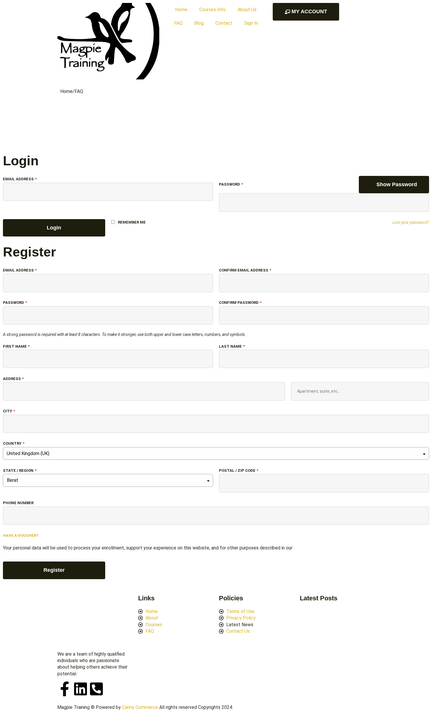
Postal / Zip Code (238, 470)
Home (181, 9)
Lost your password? (411, 222)
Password (231, 184)
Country (13, 443)
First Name (16, 346)
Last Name (232, 346)
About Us (247, 9)
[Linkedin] (80, 689)
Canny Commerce (140, 707)
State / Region (19, 470)
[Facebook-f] (64, 689)
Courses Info (212, 9)
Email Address (20, 179)
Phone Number (18, 503)
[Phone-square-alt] (96, 689)
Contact (223, 23)
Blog (199, 23)
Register (54, 570)
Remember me (132, 222)
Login (54, 228)
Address (13, 379)
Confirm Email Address (245, 270)
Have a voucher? (20, 535)
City (9, 411)
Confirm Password (240, 302)
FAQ (178, 23)
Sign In (251, 23)
